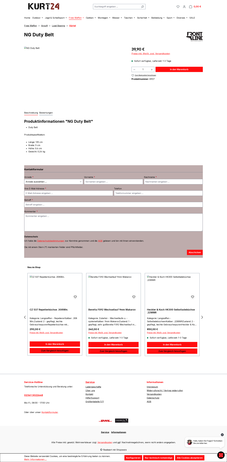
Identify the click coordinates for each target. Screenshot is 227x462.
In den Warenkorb (179, 69)
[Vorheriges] (25, 317)
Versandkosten (154, 394)
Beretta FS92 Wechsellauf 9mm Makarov (112, 309)
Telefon (118, 188)
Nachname (150, 177)
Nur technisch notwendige (158, 457)
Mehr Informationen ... (35, 459)
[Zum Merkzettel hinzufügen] (75, 297)
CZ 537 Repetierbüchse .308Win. (49, 309)
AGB (100, 240)
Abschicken (195, 252)
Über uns (90, 390)
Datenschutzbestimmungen (50, 240)
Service (90, 382)
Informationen (118, 432)
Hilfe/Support (92, 398)
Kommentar (31, 211)
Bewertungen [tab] (46, 112)
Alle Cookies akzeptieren (190, 457)
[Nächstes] (202, 317)
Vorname (89, 177)
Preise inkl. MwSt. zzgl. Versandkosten (150, 53)
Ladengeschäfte (93, 387)
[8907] (75, 74)
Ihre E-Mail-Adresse (35, 188)
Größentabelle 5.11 (95, 401)
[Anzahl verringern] (134, 69)
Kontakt (89, 394)
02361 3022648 (33, 395)
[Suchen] (142, 6)
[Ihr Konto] (184, 6)
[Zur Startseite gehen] (44, 6)
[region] (75, 74)
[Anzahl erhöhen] (152, 69)
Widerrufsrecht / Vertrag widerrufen (165, 390)
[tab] (31, 112)
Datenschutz (153, 398)
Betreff (28, 200)
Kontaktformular (50, 412)
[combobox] (116, 6)
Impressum (152, 387)
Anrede (28, 177)
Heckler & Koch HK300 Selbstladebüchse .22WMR (171, 311)
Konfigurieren (133, 457)
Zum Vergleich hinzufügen (55, 350)
